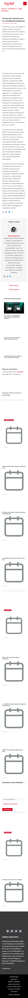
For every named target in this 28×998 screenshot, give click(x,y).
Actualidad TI (12, 9)
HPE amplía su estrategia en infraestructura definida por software (12, 317)
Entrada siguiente (14, 289)
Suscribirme (7, 809)
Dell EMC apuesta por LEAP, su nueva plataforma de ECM (13, 356)
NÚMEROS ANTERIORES (14, 981)
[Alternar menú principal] (25, 3)
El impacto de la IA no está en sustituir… (12, 879)
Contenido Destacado (9, 420)
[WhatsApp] (12, 212)
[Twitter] (16, 931)
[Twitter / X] (3, 212)
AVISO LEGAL (14, 991)
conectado (20, 372)
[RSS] (20, 931)
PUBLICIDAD (14, 979)
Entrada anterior (14, 285)
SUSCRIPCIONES (14, 976)
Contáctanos (6, 968)
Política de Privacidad (10, 804)
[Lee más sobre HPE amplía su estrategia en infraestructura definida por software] (14, 308)
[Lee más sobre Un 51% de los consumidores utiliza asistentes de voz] (14, 329)
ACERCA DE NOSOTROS (14, 984)
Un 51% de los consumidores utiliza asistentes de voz (12, 338)
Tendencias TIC (8, 610)
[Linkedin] (9, 212)
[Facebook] (6, 212)
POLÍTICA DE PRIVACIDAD (14, 986)
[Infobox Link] (14, 394)
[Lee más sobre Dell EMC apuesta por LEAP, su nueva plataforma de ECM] (14, 348)
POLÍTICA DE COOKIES (14, 989)
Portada (3, 9)
